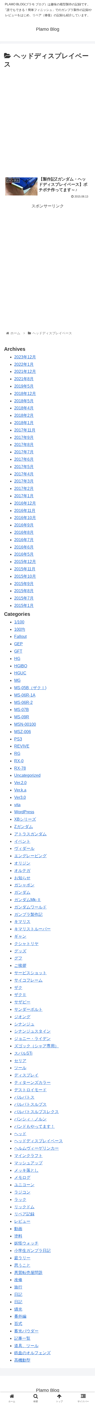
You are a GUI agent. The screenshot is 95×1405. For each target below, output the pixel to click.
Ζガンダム (23, 826)
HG (17, 658)
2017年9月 (24, 437)
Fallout (20, 636)
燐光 (18, 1309)
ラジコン (22, 1192)
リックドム (24, 1207)
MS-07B (21, 709)
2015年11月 (24, 569)
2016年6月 (24, 547)
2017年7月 (24, 452)
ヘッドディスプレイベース (38, 1141)
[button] (85, 798)
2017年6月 (24, 459)
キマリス (22, 921)
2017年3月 (24, 481)
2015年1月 (24, 605)
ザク (18, 987)
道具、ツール (26, 1346)
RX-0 (19, 761)
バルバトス (24, 1097)
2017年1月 (24, 496)
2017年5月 (24, 467)
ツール (20, 1068)
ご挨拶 (20, 965)
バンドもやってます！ (34, 1126)
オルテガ (22, 870)
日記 (18, 1294)
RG (17, 753)
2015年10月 (25, 576)
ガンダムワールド (30, 907)
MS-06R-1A (24, 695)
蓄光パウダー (26, 1331)
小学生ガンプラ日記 (32, 1250)
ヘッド (20, 1134)
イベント (22, 841)
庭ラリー (22, 1258)
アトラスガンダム (30, 834)
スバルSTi (23, 1053)
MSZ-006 (22, 732)
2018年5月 (24, 401)
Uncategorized (27, 775)
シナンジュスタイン (32, 1031)
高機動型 (22, 1360)
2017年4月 (24, 474)
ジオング (22, 1017)
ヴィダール (24, 848)
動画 (18, 1229)
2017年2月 (24, 488)
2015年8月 (24, 591)
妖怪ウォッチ (26, 1243)
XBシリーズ (25, 819)
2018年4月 (24, 408)
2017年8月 (24, 444)
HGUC (20, 673)
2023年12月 (25, 357)
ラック (20, 1199)
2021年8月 (24, 379)
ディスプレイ (26, 1075)
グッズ (20, 951)
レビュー (22, 1221)
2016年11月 (24, 510)
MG (17, 680)
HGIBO (20, 666)
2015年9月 (24, 584)
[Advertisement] (47, 120)
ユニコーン (24, 1185)
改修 (18, 1280)
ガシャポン (24, 885)
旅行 (18, 1287)
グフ (18, 958)
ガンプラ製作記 (28, 914)
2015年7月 (24, 598)
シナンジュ (24, 1024)
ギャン (20, 936)
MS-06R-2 (23, 702)
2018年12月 (25, 393)
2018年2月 (24, 415)
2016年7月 (24, 540)
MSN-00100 (25, 724)
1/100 (19, 622)
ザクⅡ (20, 995)
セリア (20, 1061)
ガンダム (22, 892)
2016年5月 (24, 554)
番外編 (20, 1316)
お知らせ (22, 878)
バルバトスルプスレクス (36, 1112)
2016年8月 (24, 532)
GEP (18, 644)
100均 (19, 629)
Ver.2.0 (20, 783)
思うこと (22, 1265)
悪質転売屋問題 (28, 1272)
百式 (18, 1323)
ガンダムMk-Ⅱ (27, 900)
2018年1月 (24, 423)
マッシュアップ (28, 1163)
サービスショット (30, 973)
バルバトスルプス (30, 1104)
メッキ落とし (26, 1170)
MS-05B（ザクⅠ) (30, 688)
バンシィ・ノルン (30, 1119)
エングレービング (30, 856)
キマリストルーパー (32, 929)
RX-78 (20, 768)
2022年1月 (24, 364)
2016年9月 (24, 525)
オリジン (22, 863)
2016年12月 (25, 503)
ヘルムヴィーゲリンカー (36, 1148)
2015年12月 (25, 561)
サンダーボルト (28, 1009)
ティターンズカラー (32, 1082)
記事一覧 (22, 1338)
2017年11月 (24, 430)
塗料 (18, 1236)
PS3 (18, 739)
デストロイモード (30, 1090)
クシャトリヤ (26, 943)
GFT (18, 651)
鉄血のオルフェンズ (32, 1353)
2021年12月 (25, 371)
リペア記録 (24, 1214)
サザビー (22, 1002)
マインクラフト (28, 1155)
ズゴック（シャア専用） (36, 1046)
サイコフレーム (28, 980)
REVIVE (21, 746)
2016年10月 (25, 518)
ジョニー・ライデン (32, 1038)
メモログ (22, 1177)
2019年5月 (24, 386)
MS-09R (21, 717)
